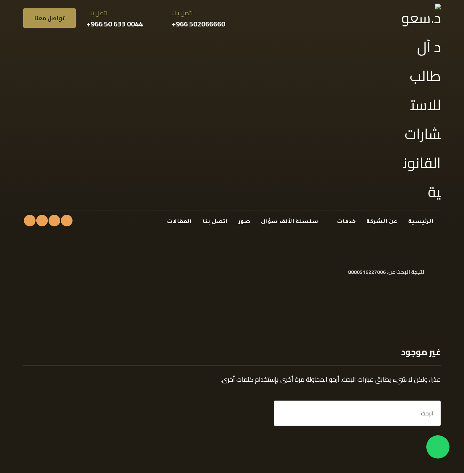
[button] (66, 220)
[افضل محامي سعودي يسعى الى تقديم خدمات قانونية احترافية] (420, 105)
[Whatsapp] (438, 447)
